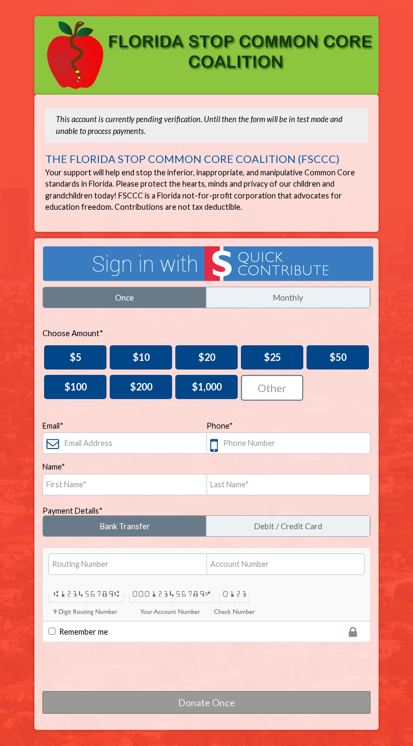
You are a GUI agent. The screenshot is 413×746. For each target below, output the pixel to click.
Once (124, 297)
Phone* (219, 426)
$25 (272, 357)
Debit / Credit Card (288, 526)
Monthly (288, 297)
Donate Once (206, 702)
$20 (206, 357)
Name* (53, 466)
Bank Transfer (124, 526)
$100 (76, 387)
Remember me (83, 631)
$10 (141, 357)
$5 (75, 357)
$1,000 (207, 387)
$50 (338, 357)
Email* (52, 426)
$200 (141, 387)
